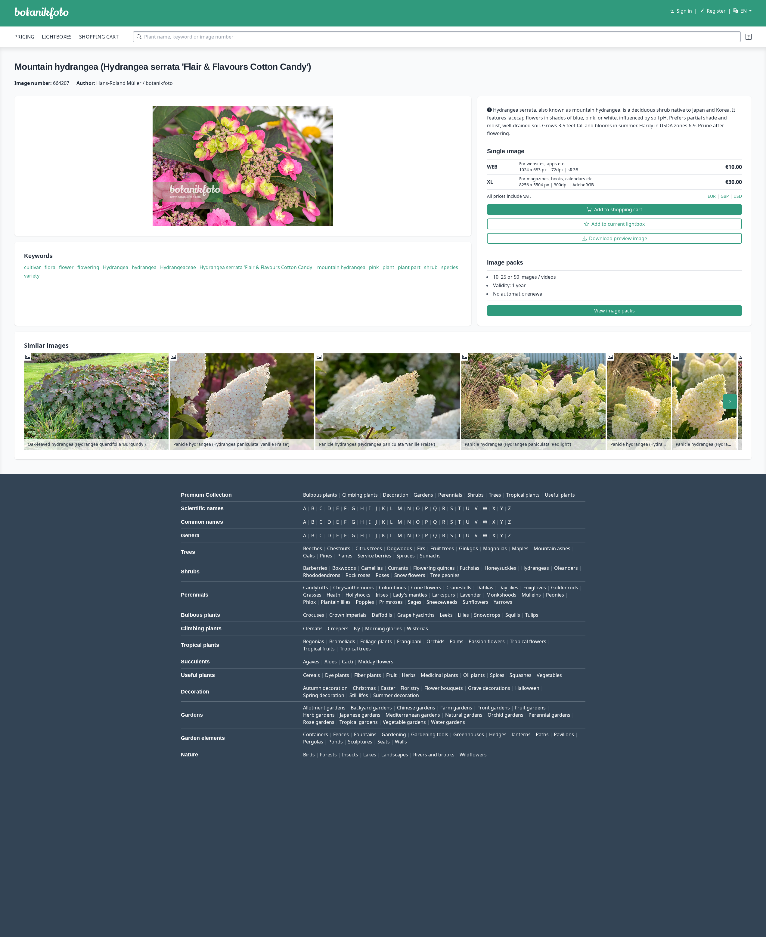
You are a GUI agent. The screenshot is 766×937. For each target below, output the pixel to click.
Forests (328, 754)
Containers (315, 734)
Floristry (410, 688)
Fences (341, 734)
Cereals (311, 675)
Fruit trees (442, 548)
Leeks (446, 615)
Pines (326, 555)
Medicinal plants (439, 675)
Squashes (521, 675)
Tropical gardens (359, 722)
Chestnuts (338, 548)
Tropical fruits (319, 648)
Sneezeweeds (441, 602)
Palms (457, 641)
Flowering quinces (434, 568)
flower (66, 267)
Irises (382, 594)
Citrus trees (368, 548)
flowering (88, 267)
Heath (333, 594)
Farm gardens (456, 707)
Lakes (369, 754)
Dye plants (337, 675)
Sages (414, 602)
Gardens (423, 495)
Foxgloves (534, 587)
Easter (388, 688)
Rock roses (358, 575)
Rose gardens (318, 722)
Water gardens (448, 722)
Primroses (391, 602)
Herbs (409, 675)
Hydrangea (115, 267)
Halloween (527, 688)
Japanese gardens (360, 715)
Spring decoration (323, 695)
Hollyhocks (358, 594)
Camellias (372, 568)
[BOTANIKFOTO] (41, 13)
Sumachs (430, 555)
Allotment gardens (324, 707)
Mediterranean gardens (413, 715)
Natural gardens (463, 715)
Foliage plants (376, 641)
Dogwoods (399, 548)
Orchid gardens (505, 715)
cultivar (32, 267)
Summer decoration (396, 695)
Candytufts (315, 587)
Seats (383, 741)
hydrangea (144, 267)
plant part (409, 267)
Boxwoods (344, 568)
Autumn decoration (325, 688)
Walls (401, 741)
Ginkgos (468, 548)
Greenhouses (468, 734)
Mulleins (531, 594)
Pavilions (564, 734)
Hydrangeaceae (178, 267)
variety (31, 275)
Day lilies (508, 587)
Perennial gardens (549, 715)
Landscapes (394, 754)
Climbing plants (360, 495)
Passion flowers (487, 641)
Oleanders (566, 568)
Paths (542, 734)
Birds (309, 754)
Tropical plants (523, 495)
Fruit (391, 675)
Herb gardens (319, 715)
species (449, 267)
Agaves (311, 661)
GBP (725, 196)
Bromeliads (342, 641)
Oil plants (474, 675)
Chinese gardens (416, 707)
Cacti (347, 661)
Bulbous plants (320, 495)
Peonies (555, 594)
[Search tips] (749, 37)
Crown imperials (348, 615)
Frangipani (409, 641)
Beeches (312, 548)
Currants (398, 568)
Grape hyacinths (416, 615)
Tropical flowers (528, 641)
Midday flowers (375, 661)
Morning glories (383, 628)
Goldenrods (564, 587)
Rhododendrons (321, 575)
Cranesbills (458, 587)
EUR (712, 196)
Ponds (335, 741)
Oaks (309, 555)
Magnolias (495, 548)
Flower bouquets (443, 688)
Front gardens (493, 707)
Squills (512, 615)
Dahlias (484, 587)
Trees (495, 495)
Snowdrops (487, 615)
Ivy (357, 628)
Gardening (394, 734)
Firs (421, 548)
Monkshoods (501, 594)
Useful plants (560, 495)
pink (374, 267)
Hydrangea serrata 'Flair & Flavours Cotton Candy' (257, 267)
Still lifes (358, 695)
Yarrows (503, 602)
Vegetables (549, 675)
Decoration (395, 495)
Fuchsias (469, 568)
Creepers (338, 628)
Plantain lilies (336, 602)
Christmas (364, 688)
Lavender (470, 594)
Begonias (313, 641)
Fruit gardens (530, 707)
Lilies (463, 615)
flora (50, 267)
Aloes (330, 661)
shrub (431, 267)
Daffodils (382, 615)
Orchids (435, 641)
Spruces (405, 555)
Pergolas (313, 741)
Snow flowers (409, 575)
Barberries (315, 568)
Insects (350, 754)
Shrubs (475, 495)
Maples (520, 548)
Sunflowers (475, 602)
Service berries (374, 555)
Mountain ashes (552, 548)
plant (388, 267)
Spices (497, 675)
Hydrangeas (535, 568)
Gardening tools (429, 734)
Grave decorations (489, 688)
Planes (344, 555)
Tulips (531, 615)
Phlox (309, 602)
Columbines (392, 587)
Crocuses (313, 615)
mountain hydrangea (341, 267)
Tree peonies (445, 575)
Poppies (365, 602)
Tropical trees (355, 648)
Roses (382, 575)
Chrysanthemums (353, 587)
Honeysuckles (500, 568)
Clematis (313, 628)
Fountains (365, 734)
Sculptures (360, 741)
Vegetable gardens (404, 722)
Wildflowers (473, 754)
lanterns (521, 734)
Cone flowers (426, 587)
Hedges (498, 734)
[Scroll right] (730, 401)
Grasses (312, 594)
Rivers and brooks (433, 754)
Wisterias (417, 628)
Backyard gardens (371, 707)
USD (737, 196)
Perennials (450, 495)
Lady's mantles (410, 594)
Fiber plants (367, 675)
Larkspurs (443, 594)
